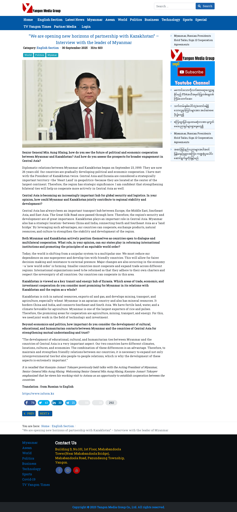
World (28, 54)
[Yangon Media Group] (41, 8)
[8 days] (193, 67)
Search (207, 6)
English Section (48, 48)
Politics (39, 54)
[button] (29, 19)
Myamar (52, 54)
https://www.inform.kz (38, 393)
